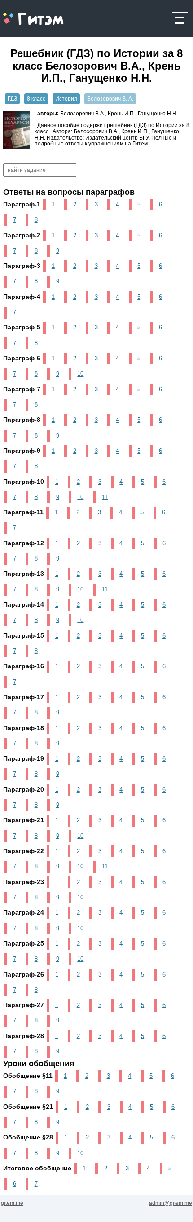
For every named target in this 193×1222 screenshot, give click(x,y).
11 (105, 497)
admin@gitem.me (170, 1203)
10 (80, 373)
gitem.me (24, 14)
